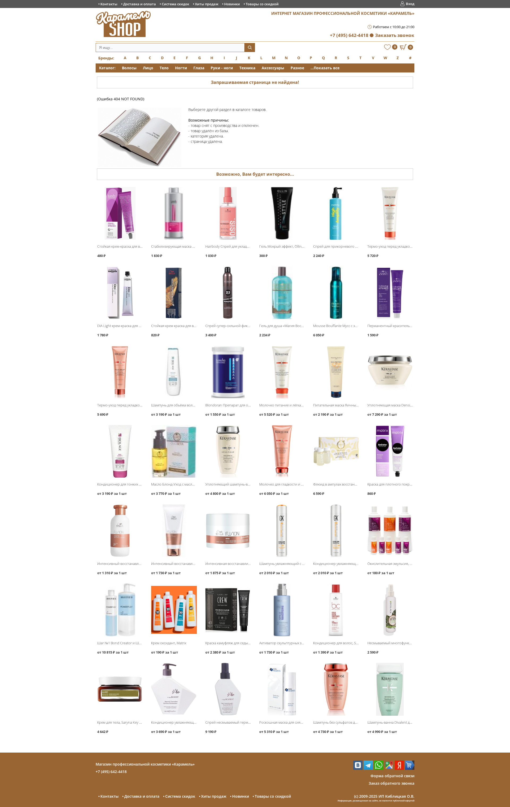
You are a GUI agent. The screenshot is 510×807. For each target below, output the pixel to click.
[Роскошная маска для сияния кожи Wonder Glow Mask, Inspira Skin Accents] (282, 689)
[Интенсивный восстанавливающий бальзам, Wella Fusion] (174, 530)
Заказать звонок (394, 35)
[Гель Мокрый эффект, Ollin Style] (282, 213)
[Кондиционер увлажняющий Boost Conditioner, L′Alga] (174, 689)
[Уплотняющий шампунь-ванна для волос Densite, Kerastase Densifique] (228, 451)
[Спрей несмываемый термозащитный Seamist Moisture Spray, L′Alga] (228, 689)
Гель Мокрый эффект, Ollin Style (284, 246)
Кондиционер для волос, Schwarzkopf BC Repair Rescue (357, 643)
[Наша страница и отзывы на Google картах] (389, 768)
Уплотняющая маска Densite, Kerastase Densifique (407, 405)
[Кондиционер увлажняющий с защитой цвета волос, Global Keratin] (336, 530)
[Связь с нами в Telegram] (368, 768)
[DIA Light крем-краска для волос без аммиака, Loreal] (120, 292)
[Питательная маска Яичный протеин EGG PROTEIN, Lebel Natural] (336, 372)
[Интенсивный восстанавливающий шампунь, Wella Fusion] (120, 530)
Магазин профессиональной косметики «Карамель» (145, 764)
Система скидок (175, 4)
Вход (410, 3)
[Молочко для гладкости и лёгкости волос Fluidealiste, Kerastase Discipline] (282, 451)
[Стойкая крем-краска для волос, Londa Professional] (120, 213)
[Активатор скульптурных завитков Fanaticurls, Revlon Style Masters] (282, 609)
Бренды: (106, 58)
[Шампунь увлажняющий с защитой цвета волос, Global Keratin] (282, 530)
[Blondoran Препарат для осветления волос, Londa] (228, 372)
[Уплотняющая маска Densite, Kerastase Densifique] (390, 372)
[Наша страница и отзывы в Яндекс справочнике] (399, 768)
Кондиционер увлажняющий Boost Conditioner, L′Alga (194, 722)
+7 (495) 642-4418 (349, 35)
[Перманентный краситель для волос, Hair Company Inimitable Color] (390, 292)
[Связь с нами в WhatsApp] (378, 768)
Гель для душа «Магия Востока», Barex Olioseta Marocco (303, 325)
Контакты (108, 4)
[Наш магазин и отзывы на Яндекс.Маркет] (409, 768)
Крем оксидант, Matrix (168, 643)
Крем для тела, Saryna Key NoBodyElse (127, 722)
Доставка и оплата (139, 4)
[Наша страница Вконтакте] (358, 768)
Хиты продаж (206, 4)
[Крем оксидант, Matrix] (174, 609)
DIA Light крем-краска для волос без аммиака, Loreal (139, 325)
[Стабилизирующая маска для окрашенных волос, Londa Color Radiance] (174, 213)
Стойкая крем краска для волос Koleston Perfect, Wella (194, 325)
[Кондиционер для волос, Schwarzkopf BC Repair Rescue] (336, 609)
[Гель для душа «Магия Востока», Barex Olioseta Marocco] (282, 292)
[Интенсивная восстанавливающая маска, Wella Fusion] (228, 530)
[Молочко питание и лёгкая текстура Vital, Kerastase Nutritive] (282, 372)
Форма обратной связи (392, 775)
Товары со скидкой (262, 4)
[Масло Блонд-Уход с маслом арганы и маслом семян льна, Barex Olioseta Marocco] (174, 451)
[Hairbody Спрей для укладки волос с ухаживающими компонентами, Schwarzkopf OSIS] (228, 213)
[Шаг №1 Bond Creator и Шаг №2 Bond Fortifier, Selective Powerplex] (120, 609)
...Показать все (325, 67)
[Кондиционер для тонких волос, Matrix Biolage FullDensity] (120, 451)
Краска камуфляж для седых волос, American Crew (244, 643)
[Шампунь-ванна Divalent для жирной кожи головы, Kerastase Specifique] (390, 689)
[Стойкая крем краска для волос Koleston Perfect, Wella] (174, 292)
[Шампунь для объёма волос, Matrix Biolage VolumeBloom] (174, 372)
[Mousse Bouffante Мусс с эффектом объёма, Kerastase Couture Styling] (336, 292)
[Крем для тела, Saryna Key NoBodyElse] (120, 689)
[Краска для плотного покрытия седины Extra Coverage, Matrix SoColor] (390, 451)
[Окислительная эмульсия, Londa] (390, 530)
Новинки (232, 4)
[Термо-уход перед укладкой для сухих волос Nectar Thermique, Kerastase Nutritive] (390, 213)
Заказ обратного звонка (391, 783)
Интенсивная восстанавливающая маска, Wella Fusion (249, 563)
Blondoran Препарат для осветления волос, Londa (246, 405)
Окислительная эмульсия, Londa (393, 563)
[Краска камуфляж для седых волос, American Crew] (228, 609)
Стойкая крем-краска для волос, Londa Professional (138, 246)
